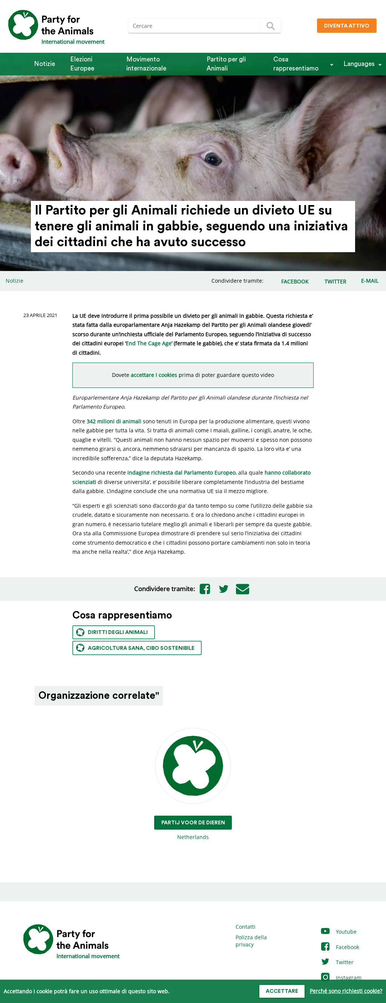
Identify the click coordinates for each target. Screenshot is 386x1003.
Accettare (282, 991)
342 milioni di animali (114, 421)
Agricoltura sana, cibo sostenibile (141, 648)
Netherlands (193, 830)
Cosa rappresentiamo (296, 64)
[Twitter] (223, 588)
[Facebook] (204, 588)
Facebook (346, 947)
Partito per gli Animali (226, 64)
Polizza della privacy (251, 941)
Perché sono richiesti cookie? (346, 990)
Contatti (246, 926)
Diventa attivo (346, 26)
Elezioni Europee (82, 64)
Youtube (345, 931)
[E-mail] (242, 588)
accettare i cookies (153, 374)
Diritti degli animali (118, 632)
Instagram (347, 977)
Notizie (44, 64)
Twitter (344, 962)
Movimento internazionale (146, 64)
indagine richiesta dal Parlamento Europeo (181, 472)
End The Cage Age (149, 343)
